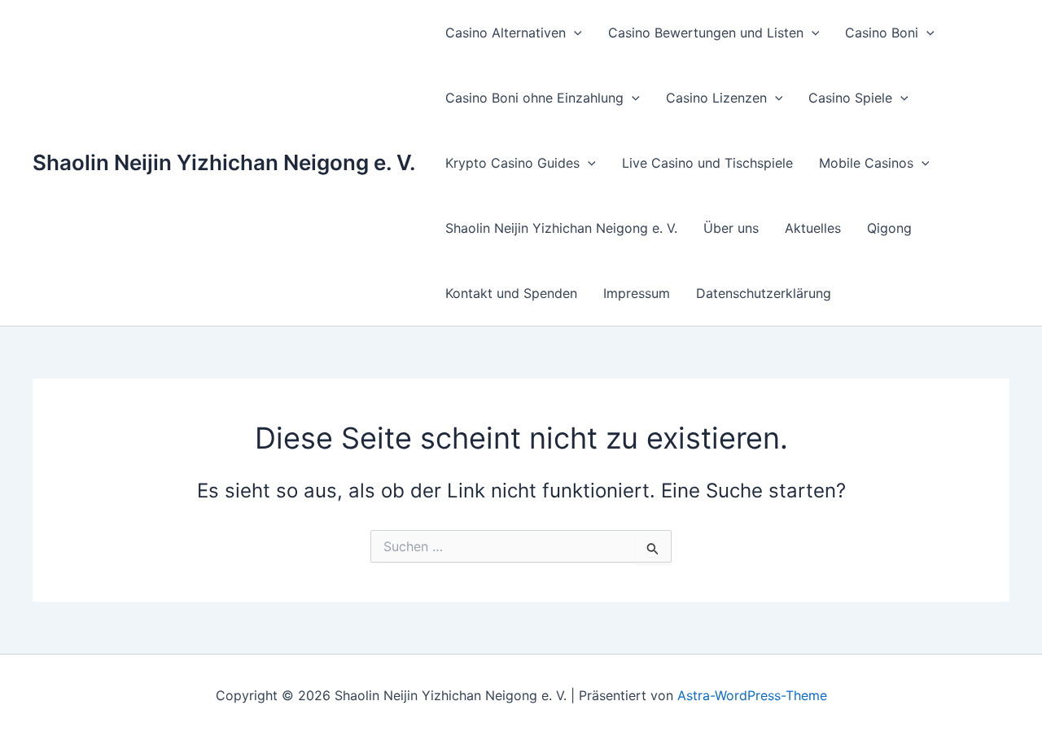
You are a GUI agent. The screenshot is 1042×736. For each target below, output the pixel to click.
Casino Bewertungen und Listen (705, 32)
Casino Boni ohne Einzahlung (534, 98)
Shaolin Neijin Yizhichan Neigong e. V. (224, 162)
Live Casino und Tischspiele (707, 163)
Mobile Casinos (866, 163)
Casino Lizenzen (716, 98)
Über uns (731, 228)
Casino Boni (881, 32)
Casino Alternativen (505, 32)
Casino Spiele (850, 98)
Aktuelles (813, 228)
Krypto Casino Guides (512, 163)
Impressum (636, 293)
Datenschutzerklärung (763, 293)
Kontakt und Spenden (511, 293)
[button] (574, 32)
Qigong (889, 228)
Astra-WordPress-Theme (752, 695)
